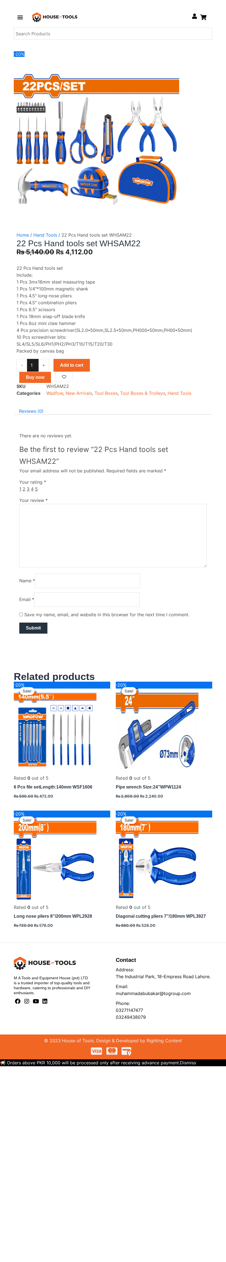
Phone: (123, 1003)
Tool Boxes (106, 393)
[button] (20, 17)
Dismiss (188, 1062)
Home (23, 235)
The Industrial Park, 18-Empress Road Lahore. (163, 976)
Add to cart (71, 365)
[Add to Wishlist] (64, 377)
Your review (33, 500)
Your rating (32, 482)
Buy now (35, 377)
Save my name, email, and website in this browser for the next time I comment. (106, 614)
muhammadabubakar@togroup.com (153, 993)
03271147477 (129, 1010)
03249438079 (131, 1017)
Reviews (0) (31, 411)
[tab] (31, 411)
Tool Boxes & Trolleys (142, 393)
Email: (122, 986)
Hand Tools (45, 235)
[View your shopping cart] (203, 17)
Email (26, 599)
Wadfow (54, 393)
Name (27, 580)
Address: (125, 969)
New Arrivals (79, 393)
